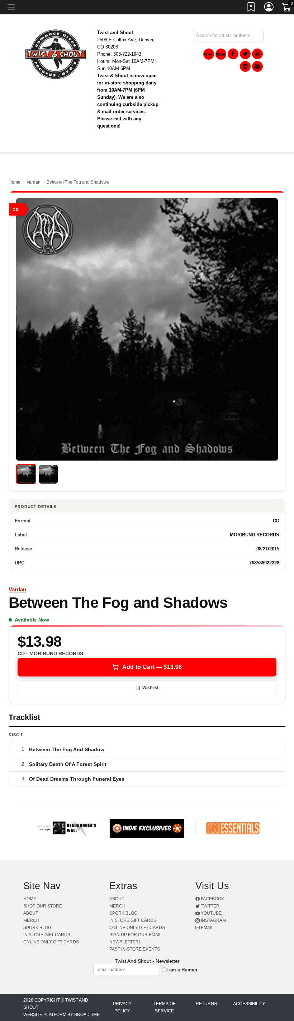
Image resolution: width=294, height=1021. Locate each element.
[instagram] (245, 66)
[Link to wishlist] (251, 8)
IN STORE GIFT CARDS (46, 934)
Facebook (212, 898)
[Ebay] (209, 54)
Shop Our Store (42, 906)
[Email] (257, 66)
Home (14, 182)
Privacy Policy (122, 1007)
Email (207, 927)
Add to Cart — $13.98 (152, 667)
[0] (287, 8)
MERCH (31, 920)
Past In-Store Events (134, 949)
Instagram (213, 920)
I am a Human (181, 970)
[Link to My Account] (269, 8)
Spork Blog (37, 927)
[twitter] (245, 54)
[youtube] (257, 54)
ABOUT (30, 913)
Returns (206, 1003)
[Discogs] (221, 54)
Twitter (209, 906)
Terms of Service (164, 1007)
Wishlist (150, 687)
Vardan (34, 182)
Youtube (211, 913)
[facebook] (233, 54)
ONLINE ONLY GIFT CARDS (51, 941)
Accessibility (249, 1003)
